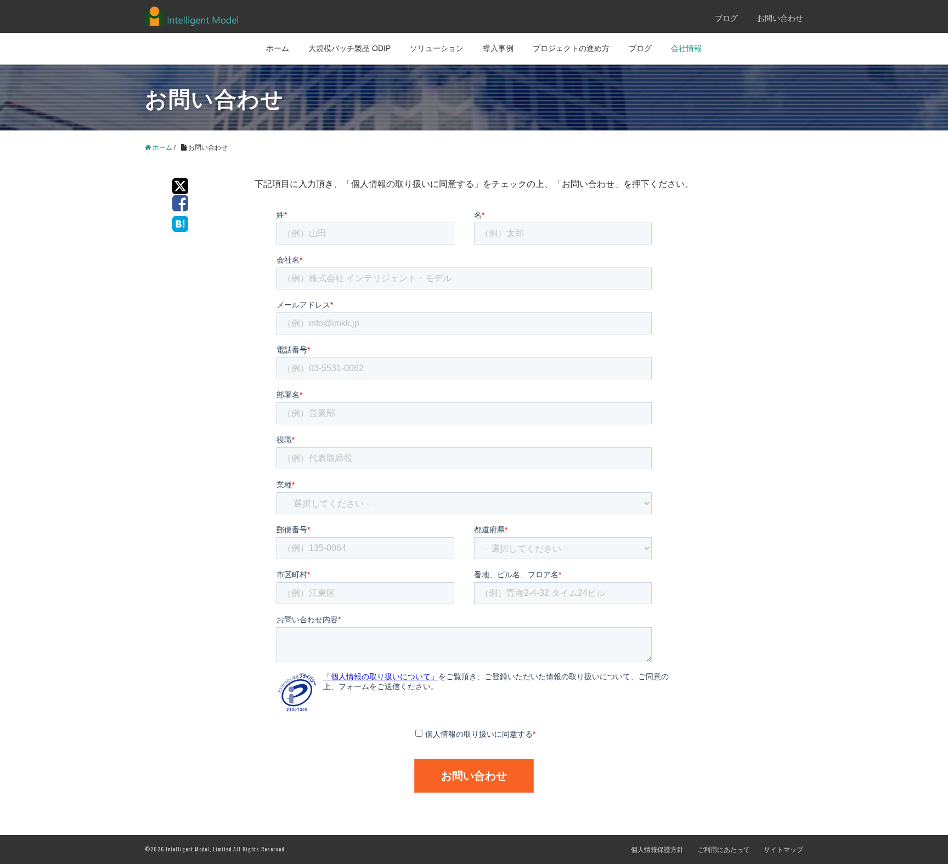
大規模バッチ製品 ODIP (349, 48)
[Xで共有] (177, 184)
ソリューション (437, 48)
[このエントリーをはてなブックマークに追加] (177, 222)
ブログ (726, 18)
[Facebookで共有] (177, 203)
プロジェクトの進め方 (571, 48)
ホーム (277, 48)
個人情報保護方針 (657, 850)
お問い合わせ (780, 18)
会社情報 (686, 48)
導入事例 (498, 48)
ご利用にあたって (723, 850)
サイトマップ (783, 850)
